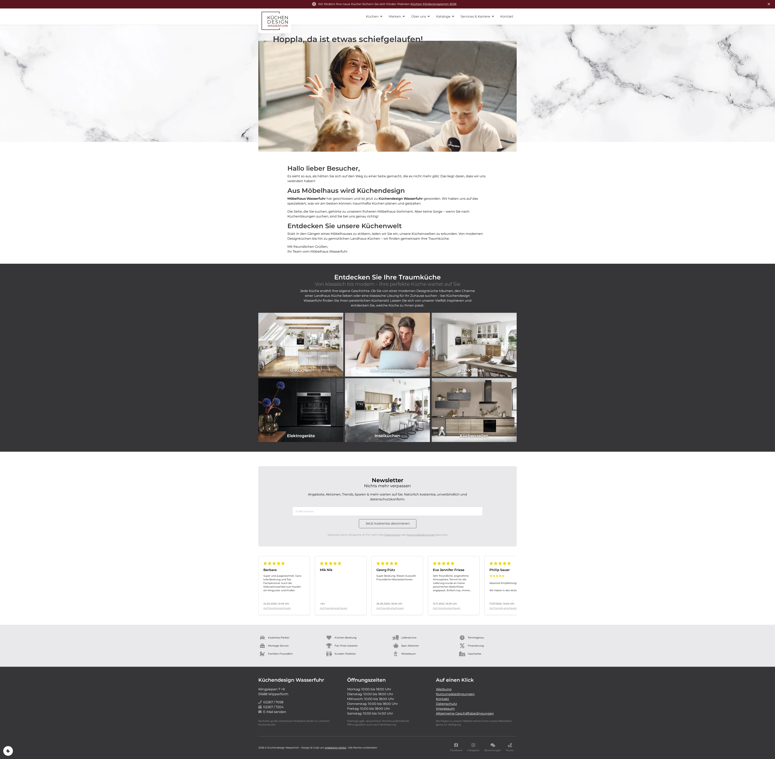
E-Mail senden (274, 712)
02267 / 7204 (273, 707)
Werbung (443, 689)
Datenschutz (392, 534)
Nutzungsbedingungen (421, 534)
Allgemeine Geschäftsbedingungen (465, 713)
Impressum (445, 709)
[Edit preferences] (8, 751)
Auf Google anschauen (277, 608)
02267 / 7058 (273, 702)
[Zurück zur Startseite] (274, 20)
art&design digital (335, 747)
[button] (374, 17)
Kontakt (442, 699)
